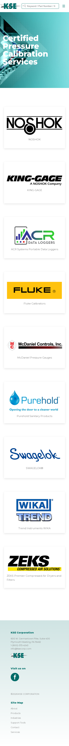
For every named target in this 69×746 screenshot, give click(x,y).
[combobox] (40, 6)
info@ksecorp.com (21, 648)
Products (15, 713)
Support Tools (18, 722)
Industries (16, 718)
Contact (15, 727)
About (14, 708)
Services (15, 732)
